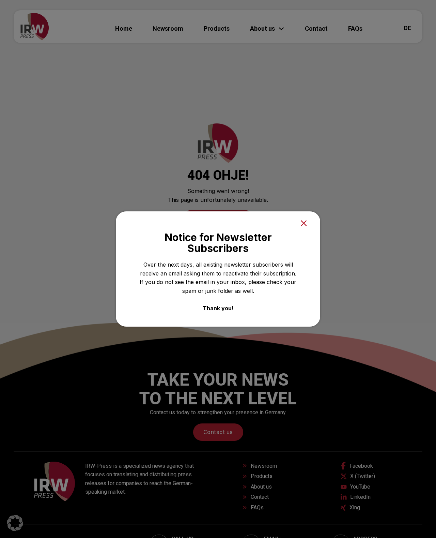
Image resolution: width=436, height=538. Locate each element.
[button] (15, 523)
